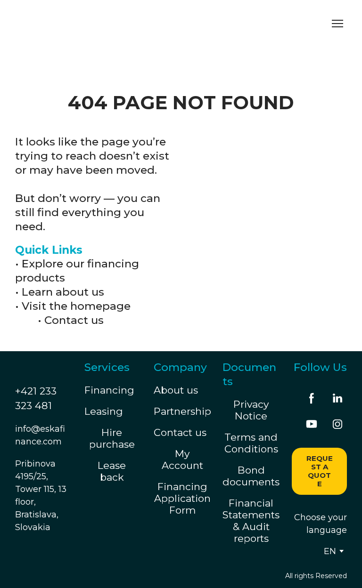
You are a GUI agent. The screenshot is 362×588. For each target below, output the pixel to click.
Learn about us (63, 291)
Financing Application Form (182, 498)
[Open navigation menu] (337, 23)
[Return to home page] (102, 23)
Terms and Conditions (251, 443)
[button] (311, 398)
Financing (109, 390)
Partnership (182, 411)
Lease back (112, 471)
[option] (330, 551)
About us (176, 390)
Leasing (103, 411)
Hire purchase (112, 438)
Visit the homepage (76, 306)
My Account (182, 459)
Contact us (74, 320)
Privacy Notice (251, 410)
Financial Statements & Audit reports (251, 520)
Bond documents (251, 476)
